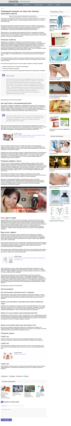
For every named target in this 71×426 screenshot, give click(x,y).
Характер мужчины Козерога (56, 220)
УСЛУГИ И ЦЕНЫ (39, 4)
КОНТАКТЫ (50, 4)
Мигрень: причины (20, 354)
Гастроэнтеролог (53, 153)
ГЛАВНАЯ (15, 4)
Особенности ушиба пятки (17, 395)
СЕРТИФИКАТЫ (26, 4)
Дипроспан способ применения (57, 46)
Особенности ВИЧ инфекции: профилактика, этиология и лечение (5, 396)
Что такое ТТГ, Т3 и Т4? (55, 62)
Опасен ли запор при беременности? (59, 113)
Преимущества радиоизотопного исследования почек (28, 395)
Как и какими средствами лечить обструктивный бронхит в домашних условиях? (29, 136)
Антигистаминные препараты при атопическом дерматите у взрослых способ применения (58, 96)
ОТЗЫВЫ (57, 4)
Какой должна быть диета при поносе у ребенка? (40, 395)
